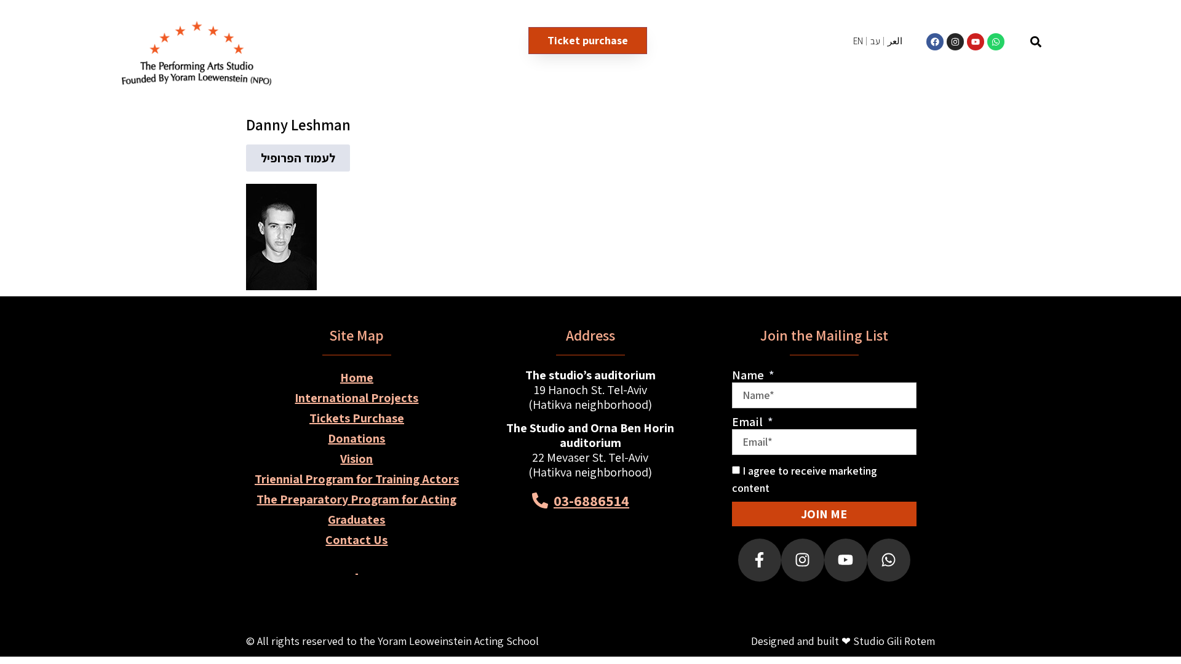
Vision (356, 459)
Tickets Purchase (356, 418)
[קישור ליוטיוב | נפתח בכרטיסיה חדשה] (975, 41)
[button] (1035, 41)
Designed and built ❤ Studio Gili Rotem (843, 641)
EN (858, 41)
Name (749, 375)
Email (748, 421)
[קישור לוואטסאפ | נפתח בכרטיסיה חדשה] (995, 41)
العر (895, 41)
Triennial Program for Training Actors (357, 479)
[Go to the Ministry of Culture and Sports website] (546, 564)
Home (356, 377)
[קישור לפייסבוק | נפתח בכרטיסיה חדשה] (935, 41)
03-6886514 (591, 500)
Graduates (356, 520)
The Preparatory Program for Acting (356, 499)
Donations (356, 438)
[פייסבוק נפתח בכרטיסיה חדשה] (759, 560)
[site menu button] (1107, 41)
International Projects (356, 398)
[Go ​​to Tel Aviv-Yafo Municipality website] (635, 564)
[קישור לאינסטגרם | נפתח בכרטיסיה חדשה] (955, 41)
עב (875, 41)
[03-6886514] (540, 500)
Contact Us (356, 540)
